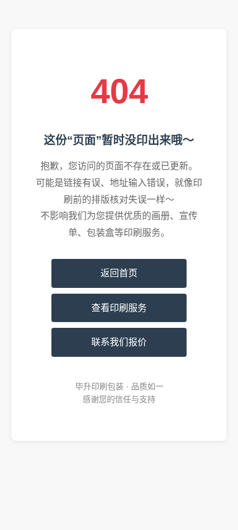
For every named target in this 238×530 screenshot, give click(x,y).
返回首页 (119, 273)
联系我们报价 (119, 342)
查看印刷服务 (119, 308)
